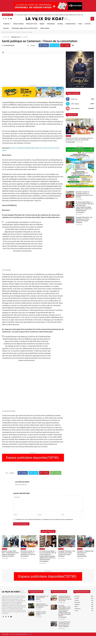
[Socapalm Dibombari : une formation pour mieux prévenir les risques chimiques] (70, 219)
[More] (73, 45)
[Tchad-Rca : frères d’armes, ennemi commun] (31, 613)
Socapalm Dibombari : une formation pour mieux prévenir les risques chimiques (37, 14)
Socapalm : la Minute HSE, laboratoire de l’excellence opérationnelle (85, 553)
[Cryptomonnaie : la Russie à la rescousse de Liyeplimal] (31, 605)
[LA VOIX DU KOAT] (8, 483)
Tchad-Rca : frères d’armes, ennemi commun (41, 613)
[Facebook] (3, 18)
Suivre (92, 103)
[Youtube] (11, 18)
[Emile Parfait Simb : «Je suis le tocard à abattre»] (31, 597)
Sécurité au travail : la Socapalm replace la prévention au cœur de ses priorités (79, 139)
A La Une (68, 136)
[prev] (90, 15)
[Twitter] (8, 18)
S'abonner (91, 108)
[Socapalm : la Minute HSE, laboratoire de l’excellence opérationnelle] (85, 541)
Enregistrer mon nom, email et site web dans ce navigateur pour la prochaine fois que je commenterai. (44, 519)
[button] (92, 18)
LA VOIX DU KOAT (9, 45)
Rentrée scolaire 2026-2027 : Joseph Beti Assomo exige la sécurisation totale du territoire (10, 553)
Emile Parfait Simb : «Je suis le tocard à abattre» (42, 597)
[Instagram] (5, 18)
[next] (93, 15)
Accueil (3, 32)
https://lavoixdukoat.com (21, 484)
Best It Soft (29, 634)
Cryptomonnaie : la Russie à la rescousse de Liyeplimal (42, 605)
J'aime (92, 99)
